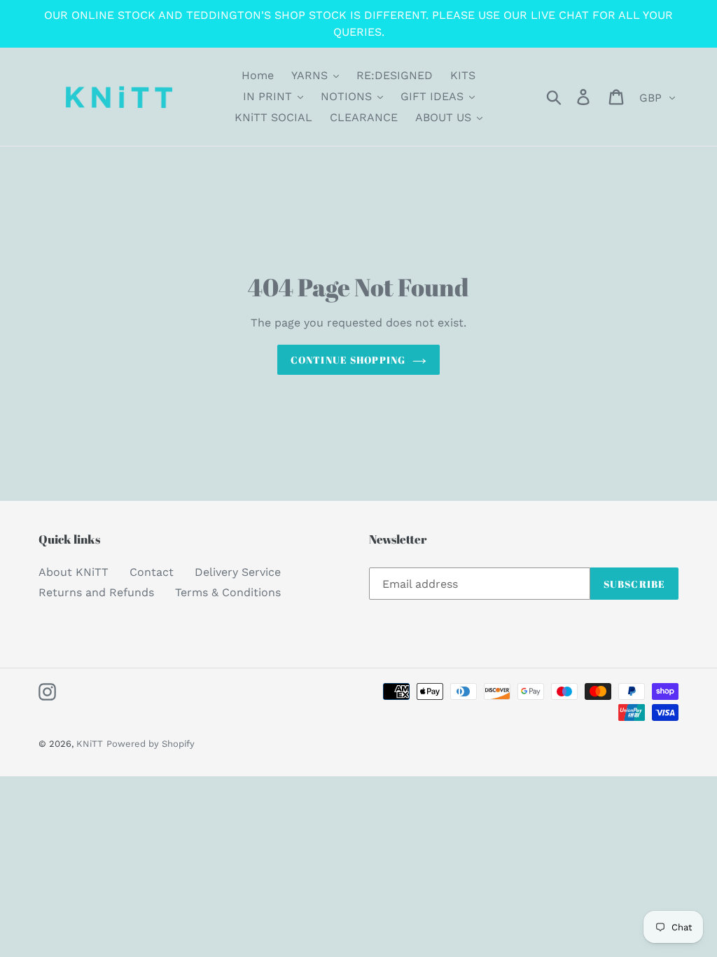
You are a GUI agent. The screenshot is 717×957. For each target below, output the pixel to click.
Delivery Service (238, 572)
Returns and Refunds (96, 592)
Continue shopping (348, 359)
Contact (152, 572)
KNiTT (89, 743)
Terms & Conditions (228, 592)
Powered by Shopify (150, 743)
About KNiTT (74, 572)
